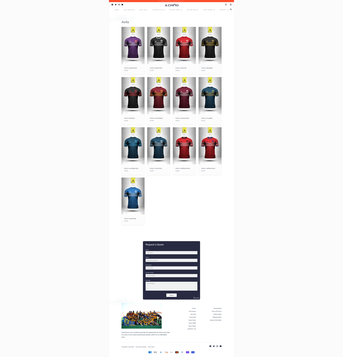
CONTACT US (224, 9)
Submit (171, 295)
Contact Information (216, 320)
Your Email (148, 265)
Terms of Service (217, 311)
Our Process (129, 9)
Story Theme (151, 347)
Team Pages (208, 9)
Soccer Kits (158, 9)
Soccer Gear (175, 9)
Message (148, 280)
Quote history (218, 308)
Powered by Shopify (141, 347)
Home (117, 9)
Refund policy (217, 314)
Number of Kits (149, 272)
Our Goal (144, 9)
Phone (147, 257)
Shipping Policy (217, 317)
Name (148, 249)
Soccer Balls (192, 9)
